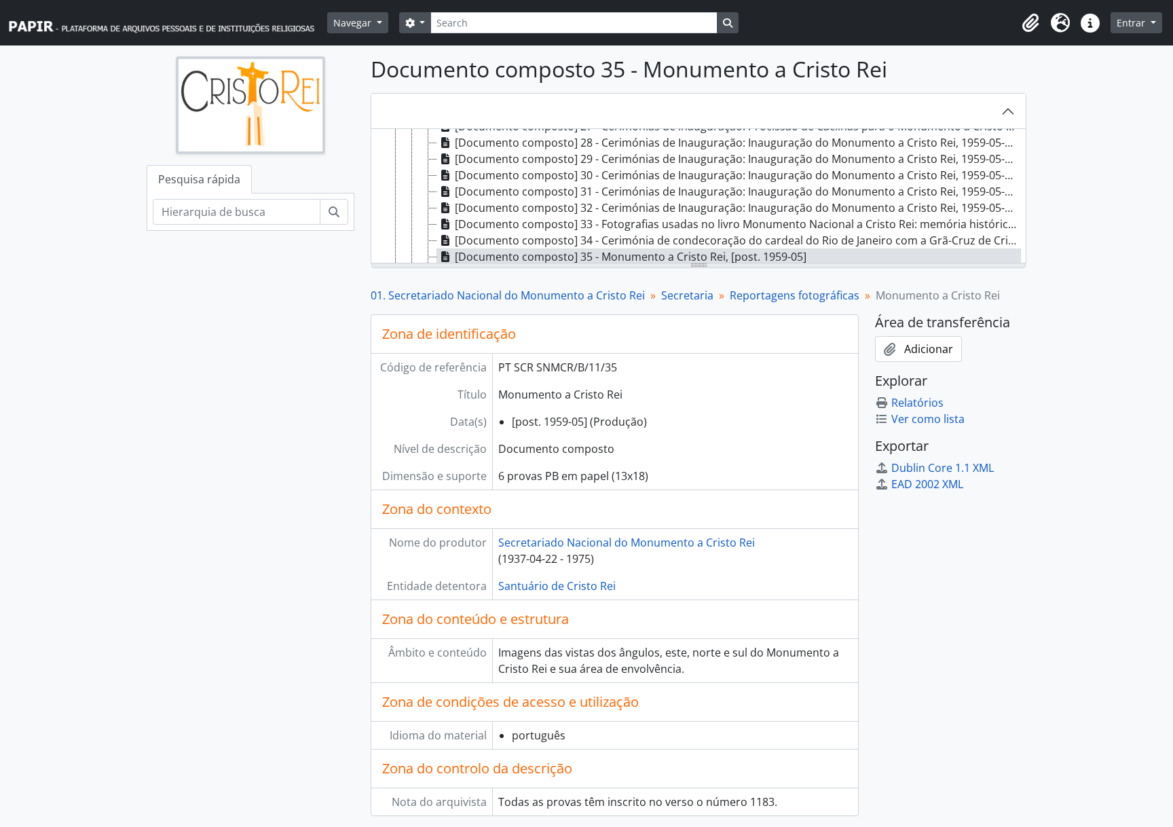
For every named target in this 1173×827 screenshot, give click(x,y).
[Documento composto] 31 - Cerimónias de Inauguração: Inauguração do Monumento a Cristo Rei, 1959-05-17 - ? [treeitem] (738, 191)
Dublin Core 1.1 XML (942, 467)
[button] (1030, 23)
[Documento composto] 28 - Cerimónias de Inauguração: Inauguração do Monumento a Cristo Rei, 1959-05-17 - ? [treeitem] (738, 142)
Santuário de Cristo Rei (557, 585)
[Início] (167, 22)
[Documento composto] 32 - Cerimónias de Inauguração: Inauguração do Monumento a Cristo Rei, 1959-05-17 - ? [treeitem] (738, 207)
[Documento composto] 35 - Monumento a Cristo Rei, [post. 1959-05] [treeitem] (630, 256)
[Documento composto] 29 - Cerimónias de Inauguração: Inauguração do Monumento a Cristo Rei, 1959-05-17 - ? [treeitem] (738, 158)
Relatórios (917, 402)
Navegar (353, 22)
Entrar (1132, 22)
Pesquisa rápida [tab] (199, 179)
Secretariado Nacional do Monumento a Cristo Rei (626, 542)
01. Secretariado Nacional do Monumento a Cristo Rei (508, 295)
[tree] (698, 197)
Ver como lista (928, 418)
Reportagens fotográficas (794, 295)
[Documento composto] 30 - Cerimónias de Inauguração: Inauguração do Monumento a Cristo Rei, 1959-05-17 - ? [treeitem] (738, 175)
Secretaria (687, 295)
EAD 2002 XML (927, 484)
